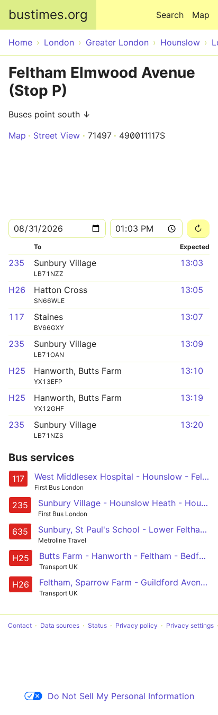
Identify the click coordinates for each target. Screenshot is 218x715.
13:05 (191, 290)
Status (97, 625)
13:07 (191, 316)
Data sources (59, 625)
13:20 (191, 424)
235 (16, 263)
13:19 (191, 397)
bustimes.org (48, 14)
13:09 (191, 343)
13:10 (191, 370)
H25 (16, 370)
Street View (56, 135)
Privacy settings (190, 625)
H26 (16, 290)
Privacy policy (136, 625)
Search (170, 15)
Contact (20, 625)
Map (201, 15)
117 (16, 316)
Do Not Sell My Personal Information (121, 696)
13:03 (191, 263)
